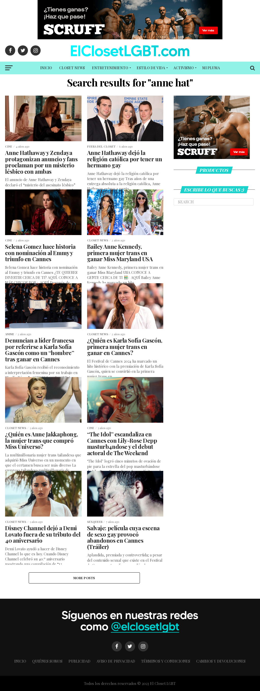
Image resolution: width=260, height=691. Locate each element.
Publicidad (79, 661)
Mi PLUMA (211, 67)
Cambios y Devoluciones (221, 661)
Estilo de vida (151, 67)
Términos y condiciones (165, 661)
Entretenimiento (110, 67)
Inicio (46, 67)
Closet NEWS (72, 67)
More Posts (84, 578)
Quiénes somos (47, 661)
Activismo (183, 67)
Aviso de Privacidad (115, 661)
